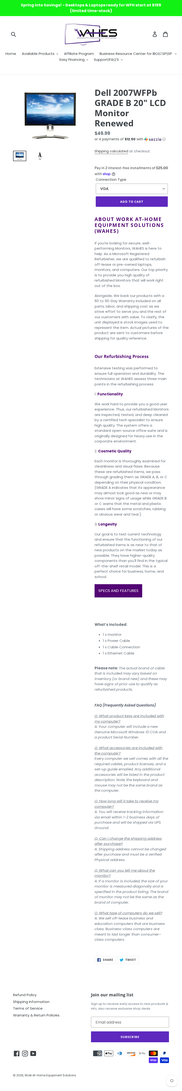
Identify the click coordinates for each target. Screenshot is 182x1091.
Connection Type (111, 179)
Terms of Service (28, 1008)
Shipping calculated (111, 151)
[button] (132, 139)
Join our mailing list (112, 995)
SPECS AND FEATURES (118, 590)
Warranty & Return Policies (36, 1015)
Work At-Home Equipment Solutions (50, 1075)
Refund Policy (24, 994)
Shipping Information (31, 1001)
